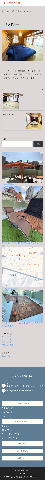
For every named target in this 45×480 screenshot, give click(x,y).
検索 (4, 139)
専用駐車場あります (11, 289)
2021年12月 (7, 345)
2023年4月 (7, 336)
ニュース (6, 356)
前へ (5, 89)
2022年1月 (7, 342)
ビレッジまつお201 (17, 477)
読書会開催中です (10, 184)
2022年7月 (7, 339)
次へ (39, 89)
